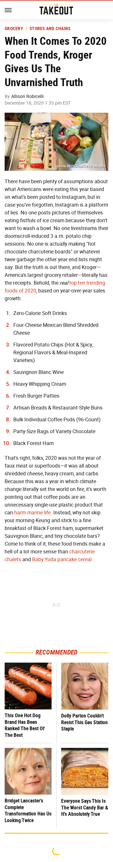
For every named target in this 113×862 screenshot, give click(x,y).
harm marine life (32, 512)
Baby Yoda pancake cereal (62, 559)
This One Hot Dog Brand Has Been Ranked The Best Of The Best (25, 725)
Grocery (14, 28)
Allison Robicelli (27, 96)
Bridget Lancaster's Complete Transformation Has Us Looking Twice (28, 810)
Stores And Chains (50, 28)
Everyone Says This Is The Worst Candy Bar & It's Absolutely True (84, 807)
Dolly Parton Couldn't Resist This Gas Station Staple (84, 722)
